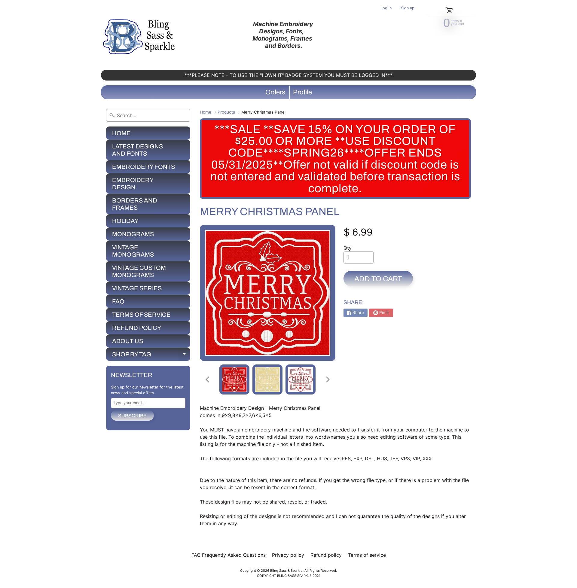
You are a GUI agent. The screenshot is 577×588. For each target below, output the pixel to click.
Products (226, 112)
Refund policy (326, 555)
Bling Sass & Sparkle (286, 570)
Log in (386, 8)
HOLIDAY (125, 221)
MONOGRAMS (133, 234)
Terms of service (367, 555)
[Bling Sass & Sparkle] (140, 35)
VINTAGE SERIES (137, 288)
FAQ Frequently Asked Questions (228, 555)
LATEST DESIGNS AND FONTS (137, 150)
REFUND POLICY (136, 327)
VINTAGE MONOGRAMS (133, 251)
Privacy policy (288, 555)
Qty (347, 248)
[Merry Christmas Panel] (234, 379)
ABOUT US (127, 341)
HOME (121, 133)
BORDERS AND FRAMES (134, 204)
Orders (275, 92)
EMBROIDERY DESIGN (133, 183)
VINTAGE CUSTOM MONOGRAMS (139, 271)
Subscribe (132, 415)
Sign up (407, 8)
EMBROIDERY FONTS (143, 166)
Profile (302, 92)
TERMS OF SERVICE (141, 314)
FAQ (118, 301)
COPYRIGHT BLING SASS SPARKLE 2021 (288, 576)
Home (205, 112)
